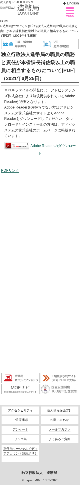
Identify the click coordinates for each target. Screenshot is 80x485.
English (72, 3)
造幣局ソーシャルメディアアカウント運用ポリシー (20, 453)
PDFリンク (10, 170)
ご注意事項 (20, 420)
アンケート (20, 429)
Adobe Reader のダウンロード (53, 149)
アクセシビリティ (20, 410)
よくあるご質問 (59, 439)
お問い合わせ (59, 420)
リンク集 (20, 439)
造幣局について (13, 26)
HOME (4, 21)
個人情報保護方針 (59, 410)
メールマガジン (59, 429)
